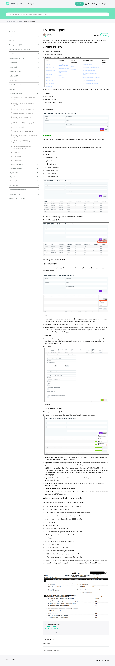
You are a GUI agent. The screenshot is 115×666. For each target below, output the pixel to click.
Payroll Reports (14, 177)
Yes (48, 628)
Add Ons (11, 54)
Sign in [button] (79, 4)
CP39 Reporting (17, 160)
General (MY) (13, 62)
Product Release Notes (16, 85)
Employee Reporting (16, 168)
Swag (10, 36)
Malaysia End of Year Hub (17, 198)
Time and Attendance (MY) (17, 190)
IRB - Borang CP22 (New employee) (23, 123)
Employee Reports (15, 181)
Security (11, 40)
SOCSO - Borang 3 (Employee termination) (22, 117)
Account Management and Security (20, 49)
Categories (31, 4)
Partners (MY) (13, 80)
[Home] (14, 4)
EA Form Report (17, 156)
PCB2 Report (16, 152)
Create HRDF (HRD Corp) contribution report (24, 98)
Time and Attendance (16, 164)
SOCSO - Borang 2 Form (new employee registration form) (25, 135)
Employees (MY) (14, 67)
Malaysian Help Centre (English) (97, 4)
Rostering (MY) (13, 185)
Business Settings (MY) (16, 58)
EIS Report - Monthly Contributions (23, 109)
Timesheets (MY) (14, 194)
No (55, 628)
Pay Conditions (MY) (15, 71)
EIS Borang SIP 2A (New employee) (23, 131)
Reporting (19, 21)
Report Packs (14, 172)
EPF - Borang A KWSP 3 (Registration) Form (24, 141)
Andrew (49, 34)
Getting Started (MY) (15, 45)
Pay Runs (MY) (13, 76)
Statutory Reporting (29, 21)
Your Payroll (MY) (10, 21)
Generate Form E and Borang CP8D (23, 113)
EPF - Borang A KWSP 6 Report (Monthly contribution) (22, 147)
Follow (105, 35)
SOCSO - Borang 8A (19, 127)
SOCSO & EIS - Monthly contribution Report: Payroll (23, 104)
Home (13, 31)
